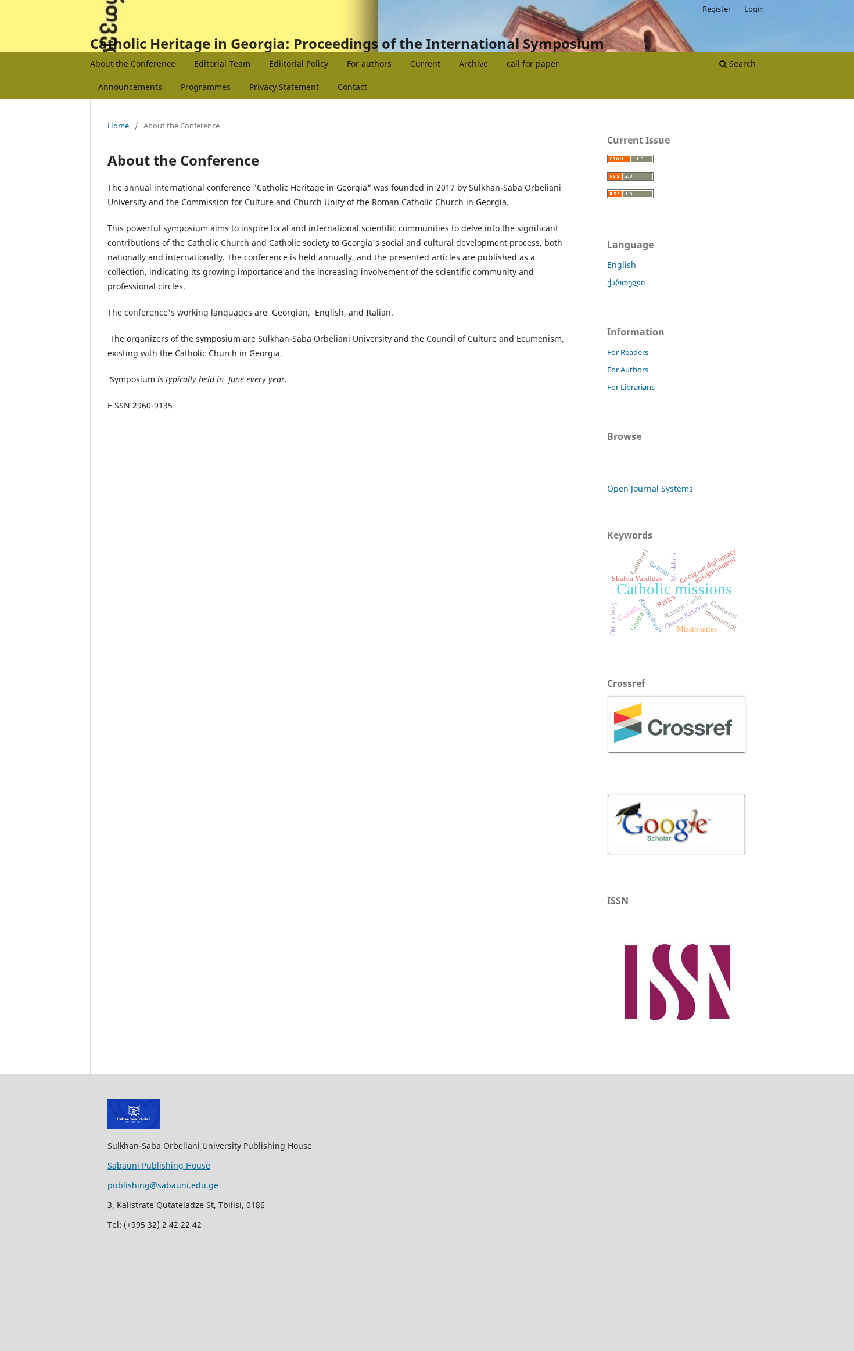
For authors (369, 63)
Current (425, 63)
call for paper (533, 63)
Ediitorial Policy (298, 63)
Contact (352, 86)
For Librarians (631, 387)
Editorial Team (222, 63)
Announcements (130, 86)
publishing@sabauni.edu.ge (162, 1185)
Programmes (206, 86)
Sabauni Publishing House (158, 1165)
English (621, 264)
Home (118, 125)
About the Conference (132, 63)
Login (754, 8)
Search (741, 63)
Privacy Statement (284, 86)
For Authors (627, 369)
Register (716, 8)
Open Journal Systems (650, 488)
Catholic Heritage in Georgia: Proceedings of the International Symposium (347, 43)
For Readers (627, 352)
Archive (473, 63)
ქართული (626, 282)
